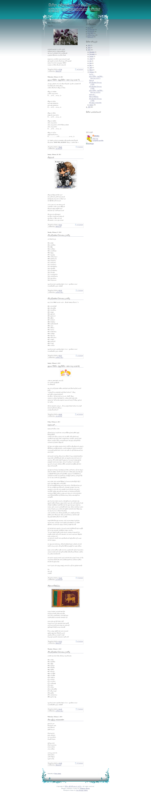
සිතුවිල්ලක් (58, 71)
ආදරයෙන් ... (52, 425)
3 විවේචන (80, 355)
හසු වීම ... (51, 26)
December (91, 52)
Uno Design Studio (82, 790)
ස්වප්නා (96, 136)
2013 (89, 45)
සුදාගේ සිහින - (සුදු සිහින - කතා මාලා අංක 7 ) (64, 80)
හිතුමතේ (51, 157)
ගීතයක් (89, 28)
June (90, 63)
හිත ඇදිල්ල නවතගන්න (56, 720)
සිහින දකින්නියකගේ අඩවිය (69, 5)
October (91, 56)
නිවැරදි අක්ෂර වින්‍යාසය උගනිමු (59, 235)
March (91, 70)
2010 (89, 107)
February (91, 72)
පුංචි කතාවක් (58, 579)
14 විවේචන (80, 69)
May (90, 65)
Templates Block (85, 788)
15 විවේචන (80, 763)
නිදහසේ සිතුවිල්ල (54, 586)
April (90, 67)
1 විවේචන (80, 290)
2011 (89, 50)
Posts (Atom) (57, 773)
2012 (89, 47)
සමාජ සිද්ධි (90, 33)
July (90, 61)
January (91, 105)
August (91, 58)
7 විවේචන (80, 578)
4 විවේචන (80, 641)
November (92, 54)
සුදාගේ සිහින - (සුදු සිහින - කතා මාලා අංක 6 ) (64, 366)
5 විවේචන (80, 147)
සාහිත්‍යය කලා (59, 292)
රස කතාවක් (58, 148)
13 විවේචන (80, 224)
